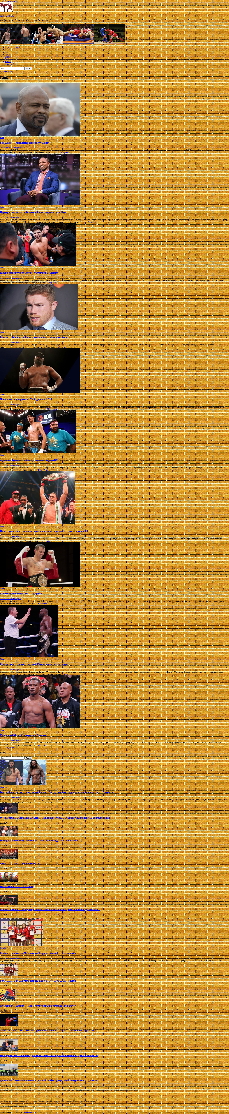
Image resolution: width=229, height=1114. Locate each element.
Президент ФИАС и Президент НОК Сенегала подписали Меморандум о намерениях (49, 1055)
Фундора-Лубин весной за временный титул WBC (29, 460)
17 (7, 747)
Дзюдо (8, 54)
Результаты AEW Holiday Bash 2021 (21, 863)
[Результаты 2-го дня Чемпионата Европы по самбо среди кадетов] (21, 945)
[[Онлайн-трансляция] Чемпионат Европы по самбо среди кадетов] (7, 1001)
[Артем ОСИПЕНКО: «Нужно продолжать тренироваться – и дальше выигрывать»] (9, 1025)
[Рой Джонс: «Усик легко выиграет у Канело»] (114, 109)
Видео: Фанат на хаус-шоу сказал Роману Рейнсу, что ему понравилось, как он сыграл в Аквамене (57, 792)
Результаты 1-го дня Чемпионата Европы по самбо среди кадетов (38, 980)
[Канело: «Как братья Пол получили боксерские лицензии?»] (114, 307)
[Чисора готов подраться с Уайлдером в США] (114, 370)
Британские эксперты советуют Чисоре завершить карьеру (34, 664)
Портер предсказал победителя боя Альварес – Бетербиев (33, 212)
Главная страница (13, 47)
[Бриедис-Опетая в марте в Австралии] (114, 564)
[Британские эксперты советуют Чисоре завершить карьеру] (114, 631)
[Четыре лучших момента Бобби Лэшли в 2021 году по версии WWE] (9, 835)
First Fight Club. (7, 16)
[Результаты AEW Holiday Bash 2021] (9, 858)
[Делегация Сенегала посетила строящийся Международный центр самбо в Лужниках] (9, 1075)
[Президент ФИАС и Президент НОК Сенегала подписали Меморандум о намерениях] (9, 1050)
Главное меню (6, 71)
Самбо (8, 61)
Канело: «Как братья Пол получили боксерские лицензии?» (35, 337)
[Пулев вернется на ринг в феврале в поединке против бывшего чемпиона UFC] (114, 498)
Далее (11, 747)
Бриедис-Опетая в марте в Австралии (21, 593)
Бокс (7, 52)
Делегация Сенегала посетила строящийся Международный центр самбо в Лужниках (49, 1080)
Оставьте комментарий (10, 148)
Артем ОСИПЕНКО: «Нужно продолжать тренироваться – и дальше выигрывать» (48, 1030)
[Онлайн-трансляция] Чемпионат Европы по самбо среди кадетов (38, 1005)
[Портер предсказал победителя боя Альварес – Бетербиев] (114, 180)
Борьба (8, 50)
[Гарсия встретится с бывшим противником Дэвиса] (114, 245)
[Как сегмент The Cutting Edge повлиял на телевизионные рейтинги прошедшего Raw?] (9, 904)
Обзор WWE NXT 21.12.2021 (16, 886)
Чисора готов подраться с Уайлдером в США (26, 399)
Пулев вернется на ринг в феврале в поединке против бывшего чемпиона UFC (45, 531)
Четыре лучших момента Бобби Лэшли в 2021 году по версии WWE (39, 840)
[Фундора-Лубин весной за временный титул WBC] (114, 432)
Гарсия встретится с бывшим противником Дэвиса (29, 272)
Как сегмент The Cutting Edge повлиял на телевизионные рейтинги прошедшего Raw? (50, 909)
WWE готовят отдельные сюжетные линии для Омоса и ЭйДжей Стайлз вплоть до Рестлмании (55, 817)
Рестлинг (9, 59)
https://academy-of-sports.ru (11, 1)
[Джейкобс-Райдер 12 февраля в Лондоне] (114, 702)
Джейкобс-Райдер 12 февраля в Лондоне (23, 735)
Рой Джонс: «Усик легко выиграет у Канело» (26, 142)
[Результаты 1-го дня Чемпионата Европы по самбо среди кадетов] (9, 975)
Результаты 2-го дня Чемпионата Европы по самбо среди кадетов (38, 953)
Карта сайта (10, 64)
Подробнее (65, 152)
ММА (8, 57)
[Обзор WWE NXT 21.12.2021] (9, 881)
